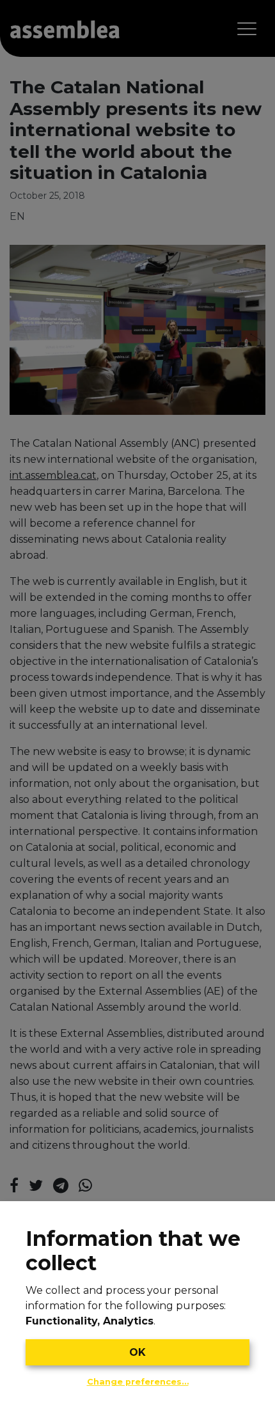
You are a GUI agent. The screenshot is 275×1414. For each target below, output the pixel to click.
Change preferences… (138, 1382)
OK (137, 1352)
